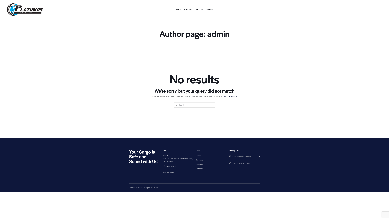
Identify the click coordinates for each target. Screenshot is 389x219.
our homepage (230, 96)
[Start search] (176, 105)
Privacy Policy (246, 163)
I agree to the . (241, 163)
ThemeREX (133, 188)
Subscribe (258, 156)
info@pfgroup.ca (169, 166)
